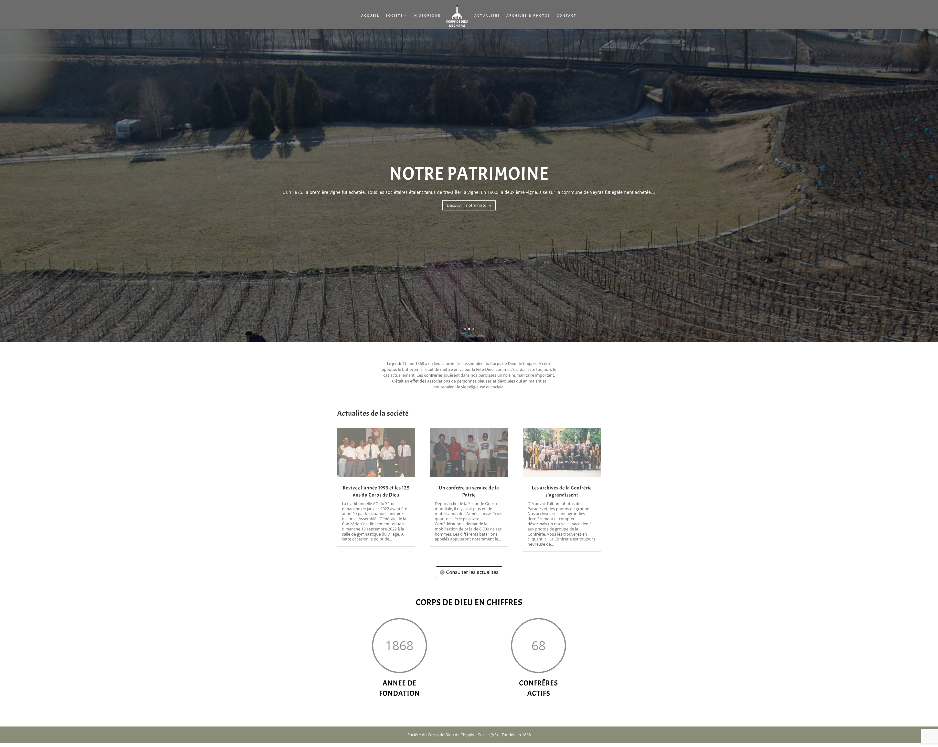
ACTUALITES (487, 16)
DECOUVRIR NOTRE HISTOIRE (469, 208)
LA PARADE (469, 175)
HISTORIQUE (427, 16)
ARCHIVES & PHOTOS (528, 16)
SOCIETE (394, 16)
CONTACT (566, 16)
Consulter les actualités (472, 575)
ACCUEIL (370, 16)
